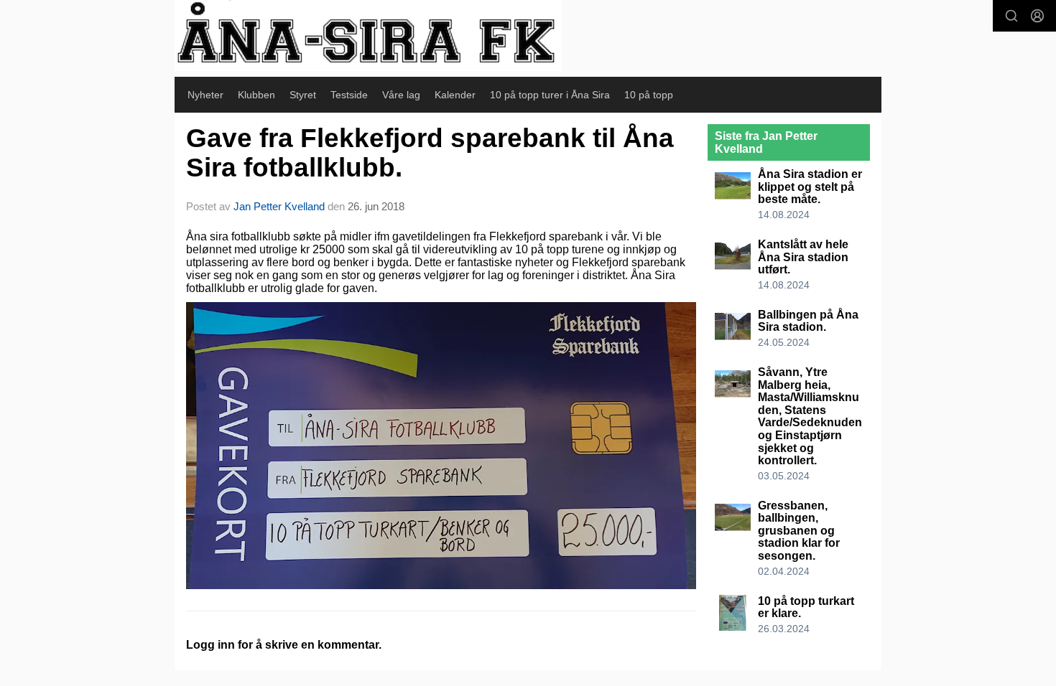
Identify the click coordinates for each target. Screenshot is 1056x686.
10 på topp (648, 94)
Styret (303, 94)
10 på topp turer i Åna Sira (550, 94)
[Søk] (1011, 16)
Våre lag (401, 94)
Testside (349, 94)
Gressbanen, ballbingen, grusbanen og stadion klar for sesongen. (799, 530)
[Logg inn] (1037, 16)
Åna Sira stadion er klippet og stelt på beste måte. (810, 186)
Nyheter (205, 94)
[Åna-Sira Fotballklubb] (368, 35)
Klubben (256, 94)
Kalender (455, 94)
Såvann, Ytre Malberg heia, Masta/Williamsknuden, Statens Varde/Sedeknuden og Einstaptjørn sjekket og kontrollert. (810, 416)
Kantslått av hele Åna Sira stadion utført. (803, 257)
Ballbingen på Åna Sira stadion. (808, 321)
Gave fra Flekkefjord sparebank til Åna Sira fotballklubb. (430, 152)
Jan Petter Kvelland (279, 206)
